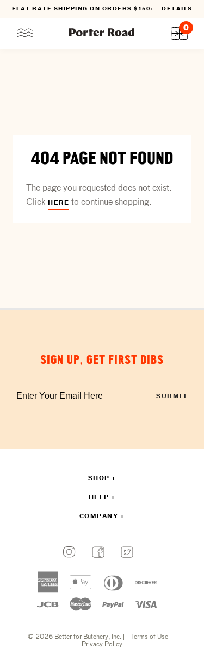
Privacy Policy (102, 644)
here (58, 203)
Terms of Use (149, 637)
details (177, 9)
